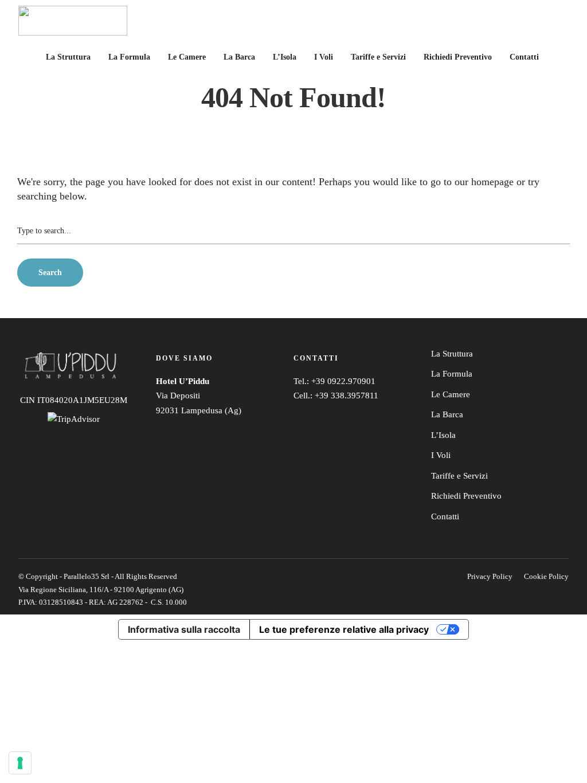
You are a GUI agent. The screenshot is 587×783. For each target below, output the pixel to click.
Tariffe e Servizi (378, 57)
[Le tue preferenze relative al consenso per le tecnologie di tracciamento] (20, 763)
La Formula (129, 57)
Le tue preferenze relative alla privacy (344, 629)
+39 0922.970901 (343, 381)
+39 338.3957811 (346, 395)
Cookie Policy (546, 576)
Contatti (524, 57)
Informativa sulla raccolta (184, 629)
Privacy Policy (489, 576)
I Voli (323, 57)
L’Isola (284, 57)
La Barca (239, 57)
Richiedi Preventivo (458, 57)
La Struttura (68, 57)
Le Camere (187, 57)
